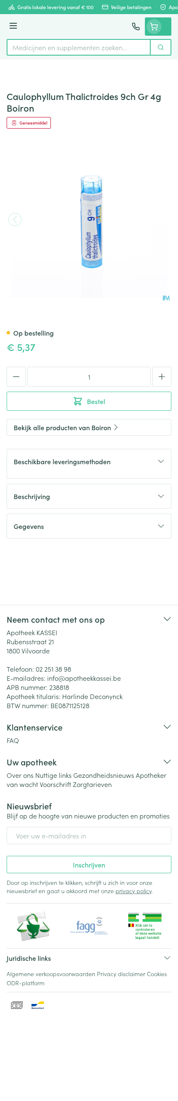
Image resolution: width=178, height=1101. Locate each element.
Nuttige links (53, 774)
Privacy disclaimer (121, 973)
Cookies (157, 973)
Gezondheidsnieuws (103, 774)
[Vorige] (15, 219)
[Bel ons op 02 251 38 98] (136, 26)
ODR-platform (26, 983)
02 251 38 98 (53, 668)
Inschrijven (89, 864)
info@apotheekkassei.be (84, 677)
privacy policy (133, 891)
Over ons (20, 774)
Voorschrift (55, 784)
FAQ (13, 740)
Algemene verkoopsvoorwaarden (51, 973)
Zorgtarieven (92, 784)
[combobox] (79, 47)
